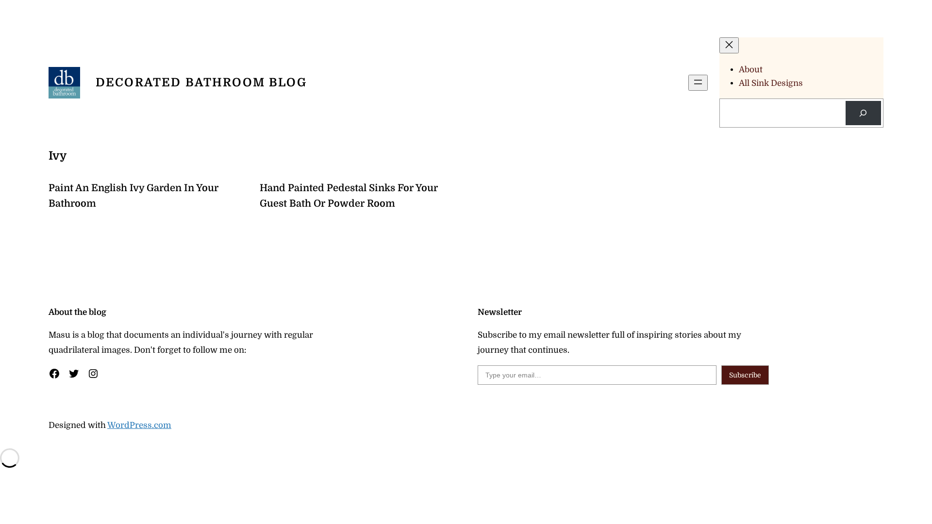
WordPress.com (139, 425)
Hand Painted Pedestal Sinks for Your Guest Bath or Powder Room (349, 195)
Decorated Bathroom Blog (201, 82)
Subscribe (745, 375)
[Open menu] (698, 83)
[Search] (863, 113)
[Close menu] (729, 45)
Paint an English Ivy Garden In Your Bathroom (133, 195)
